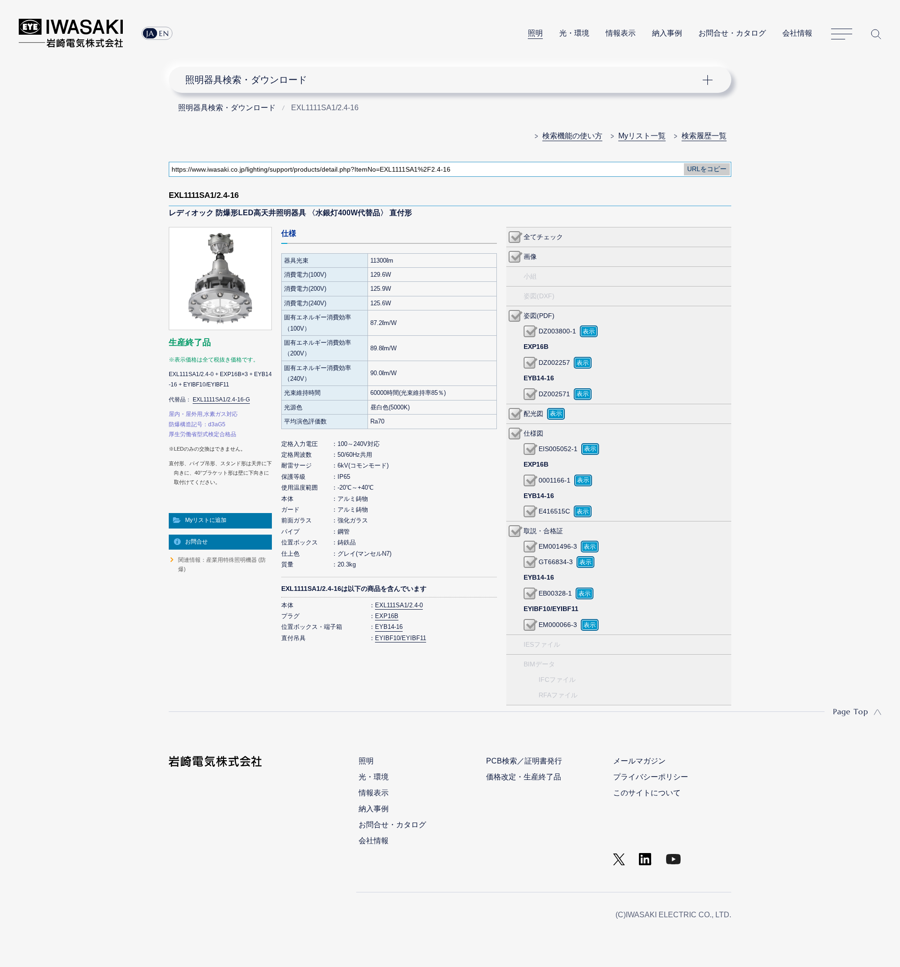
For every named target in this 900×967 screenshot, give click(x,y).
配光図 (533, 413)
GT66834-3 (556, 562)
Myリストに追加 (205, 520)
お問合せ (196, 541)
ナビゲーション (445, 80)
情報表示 (621, 33)
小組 (530, 276)
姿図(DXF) (539, 296)
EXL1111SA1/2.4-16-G (221, 399)
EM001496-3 (558, 546)
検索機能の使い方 (572, 136)
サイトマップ (841, 34)
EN (164, 33)
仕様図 (533, 433)
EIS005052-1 (558, 449)
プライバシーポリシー (650, 777)
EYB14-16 (389, 626)
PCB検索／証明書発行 (524, 761)
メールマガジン (639, 761)
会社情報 (797, 33)
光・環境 (574, 33)
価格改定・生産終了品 (523, 777)
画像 (530, 256)
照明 (535, 33)
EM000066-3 (558, 624)
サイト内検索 (876, 34)
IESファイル (542, 644)
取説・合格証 (543, 531)
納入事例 (667, 33)
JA (150, 33)
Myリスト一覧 (642, 136)
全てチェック (543, 237)
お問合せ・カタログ (732, 33)
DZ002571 (554, 394)
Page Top (850, 711)
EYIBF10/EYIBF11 (400, 638)
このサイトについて (647, 793)
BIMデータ (539, 664)
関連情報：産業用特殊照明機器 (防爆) (222, 565)
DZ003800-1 (557, 331)
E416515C (554, 511)
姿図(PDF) (539, 315)
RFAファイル (558, 695)
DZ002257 (554, 362)
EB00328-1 (555, 593)
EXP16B (386, 615)
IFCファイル (557, 679)
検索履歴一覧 (704, 136)
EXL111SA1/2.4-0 (399, 605)
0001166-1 (554, 480)
